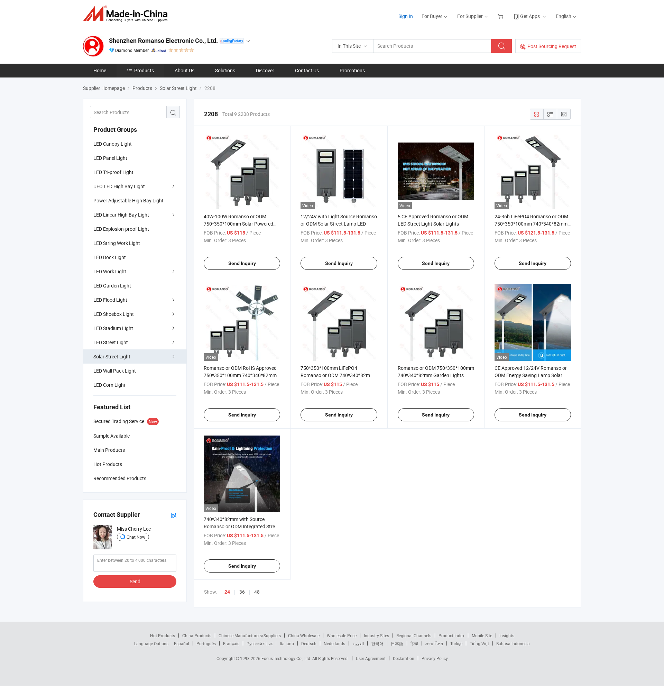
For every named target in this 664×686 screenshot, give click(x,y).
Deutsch (308, 643)
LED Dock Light (109, 257)
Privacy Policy (435, 658)
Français (231, 643)
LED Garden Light (112, 285)
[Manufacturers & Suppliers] (127, 14)
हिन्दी (414, 643)
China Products (196, 635)
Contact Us (307, 70)
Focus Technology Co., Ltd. (286, 658)
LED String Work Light (116, 243)
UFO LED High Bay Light (119, 186)
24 (227, 592)
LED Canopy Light (112, 143)
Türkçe (456, 643)
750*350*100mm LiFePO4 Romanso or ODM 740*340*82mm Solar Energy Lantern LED (337, 375)
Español (181, 643)
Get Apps (530, 16)
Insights (506, 635)
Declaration (403, 658)
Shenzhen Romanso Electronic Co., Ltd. (163, 40)
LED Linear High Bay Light (121, 214)
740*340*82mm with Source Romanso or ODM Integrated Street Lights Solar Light (241, 526)
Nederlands (334, 643)
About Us (184, 70)
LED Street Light (110, 342)
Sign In (405, 16)
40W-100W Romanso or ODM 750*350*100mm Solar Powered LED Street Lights (238, 223)
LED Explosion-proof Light (121, 229)
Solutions (225, 70)
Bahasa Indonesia (513, 643)
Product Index (451, 635)
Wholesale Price (342, 635)
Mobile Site (482, 635)
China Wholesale (304, 635)
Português (206, 643)
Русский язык (260, 643)
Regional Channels (413, 635)
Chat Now (136, 537)
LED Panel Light (110, 158)
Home (99, 70)
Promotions (352, 70)
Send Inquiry (242, 263)
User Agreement (371, 658)
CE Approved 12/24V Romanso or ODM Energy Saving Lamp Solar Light (531, 375)
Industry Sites (376, 635)
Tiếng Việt (479, 643)
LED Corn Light (109, 385)
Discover (265, 70)
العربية (358, 643)
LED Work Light (109, 271)
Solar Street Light (111, 356)
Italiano (287, 643)
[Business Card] (173, 515)
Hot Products (162, 635)
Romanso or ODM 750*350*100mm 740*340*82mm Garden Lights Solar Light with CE (436, 375)
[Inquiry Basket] (501, 16)
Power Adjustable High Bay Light (128, 200)
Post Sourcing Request (551, 46)
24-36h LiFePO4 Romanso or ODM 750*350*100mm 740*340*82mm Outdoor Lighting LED (531, 223)
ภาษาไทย (434, 643)
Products (144, 70)
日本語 (397, 643)
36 (242, 591)
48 (257, 591)
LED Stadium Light (113, 328)
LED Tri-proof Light (113, 172)
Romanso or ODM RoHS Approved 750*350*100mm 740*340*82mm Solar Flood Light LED (240, 375)
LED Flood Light (110, 299)
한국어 (377, 643)
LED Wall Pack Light (114, 370)
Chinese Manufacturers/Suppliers (250, 635)
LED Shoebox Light (113, 314)
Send (135, 581)
